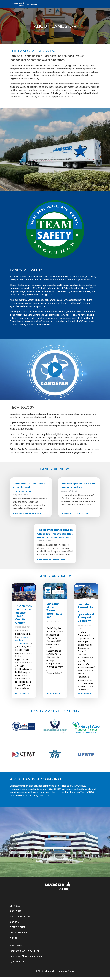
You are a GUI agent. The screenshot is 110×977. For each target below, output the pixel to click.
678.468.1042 (17, 961)
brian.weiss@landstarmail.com (26, 956)
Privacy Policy (18, 932)
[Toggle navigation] (98, 4)
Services (15, 906)
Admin (13, 938)
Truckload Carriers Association (22, 640)
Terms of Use (17, 927)
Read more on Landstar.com (27, 513)
